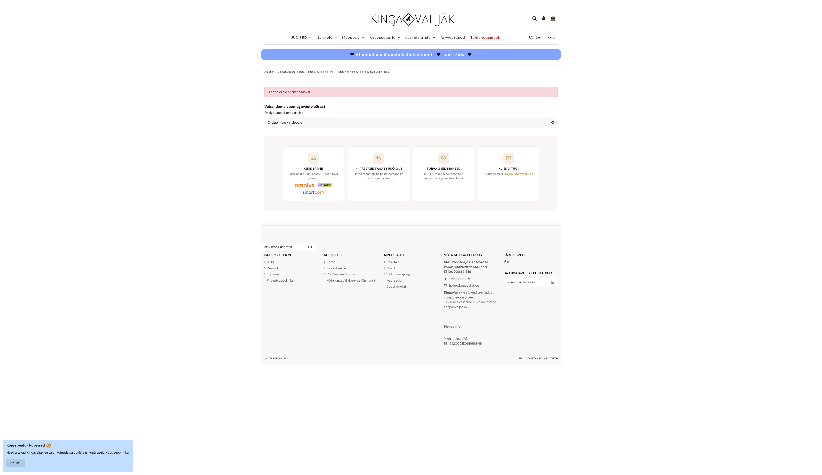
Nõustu (15, 463)
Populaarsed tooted (342, 274)
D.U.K (270, 262)
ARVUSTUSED (551, 358)
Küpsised (273, 274)
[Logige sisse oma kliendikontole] (544, 18)
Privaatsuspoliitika (280, 280)
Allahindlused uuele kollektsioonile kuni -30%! (411, 55)
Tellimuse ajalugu (399, 274)
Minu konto (395, 268)
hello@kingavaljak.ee (464, 286)
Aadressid (394, 280)
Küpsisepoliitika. (118, 452)
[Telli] (310, 247)
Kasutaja (393, 262)
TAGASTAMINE (535, 358)
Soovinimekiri (396, 286)
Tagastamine (336, 268)
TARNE (522, 358)
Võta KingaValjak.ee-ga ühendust (351, 280)
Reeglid (272, 268)
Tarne (331, 262)
